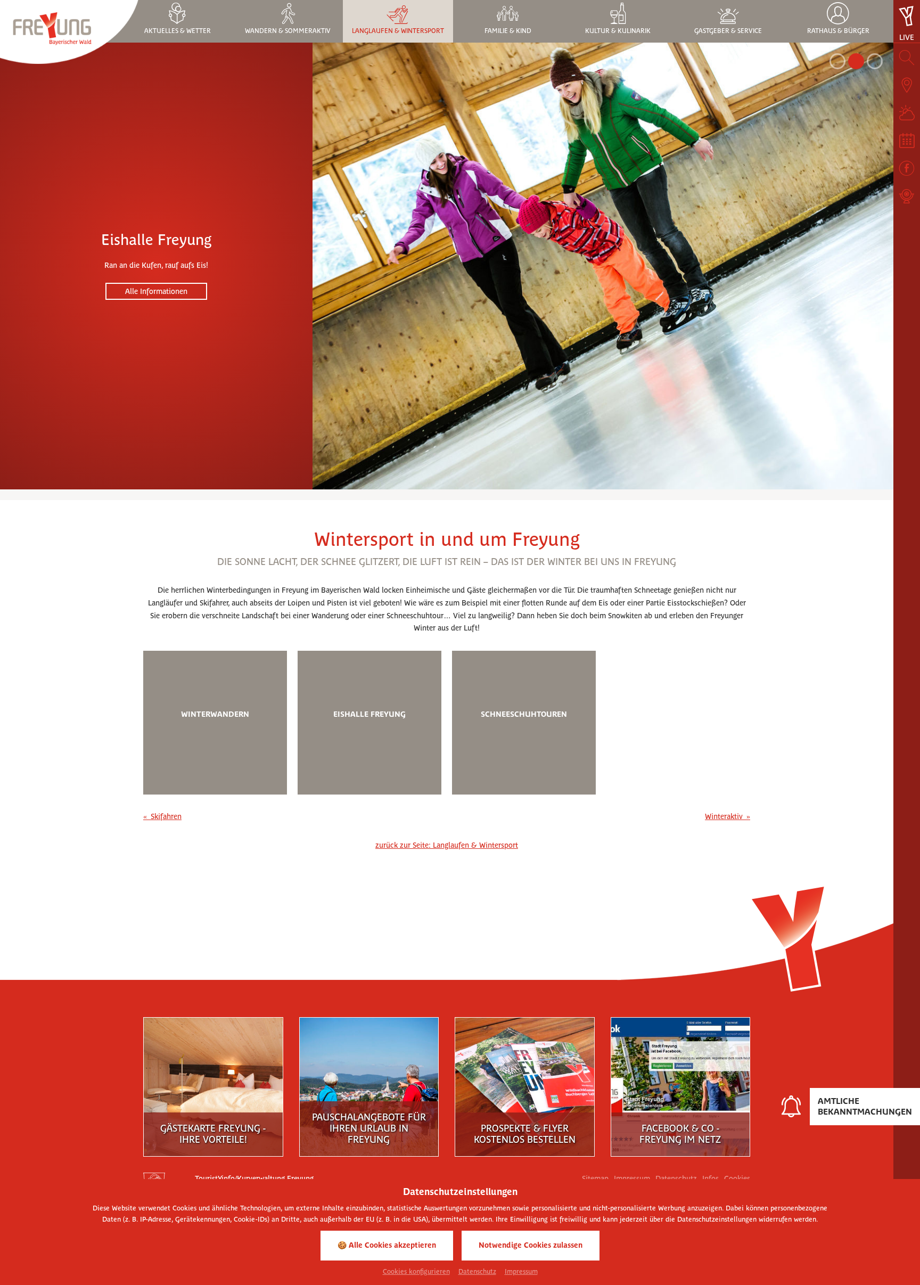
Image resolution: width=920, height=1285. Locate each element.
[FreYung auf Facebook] (906, 168)
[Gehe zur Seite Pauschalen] (369, 1083)
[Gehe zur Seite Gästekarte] (213, 1083)
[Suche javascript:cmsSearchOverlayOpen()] (906, 57)
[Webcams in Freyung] (906, 196)
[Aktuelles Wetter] (906, 113)
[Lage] (906, 85)
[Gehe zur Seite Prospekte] (524, 1083)
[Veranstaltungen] (906, 140)
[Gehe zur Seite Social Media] (680, 1083)
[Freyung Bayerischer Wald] (69, 31)
